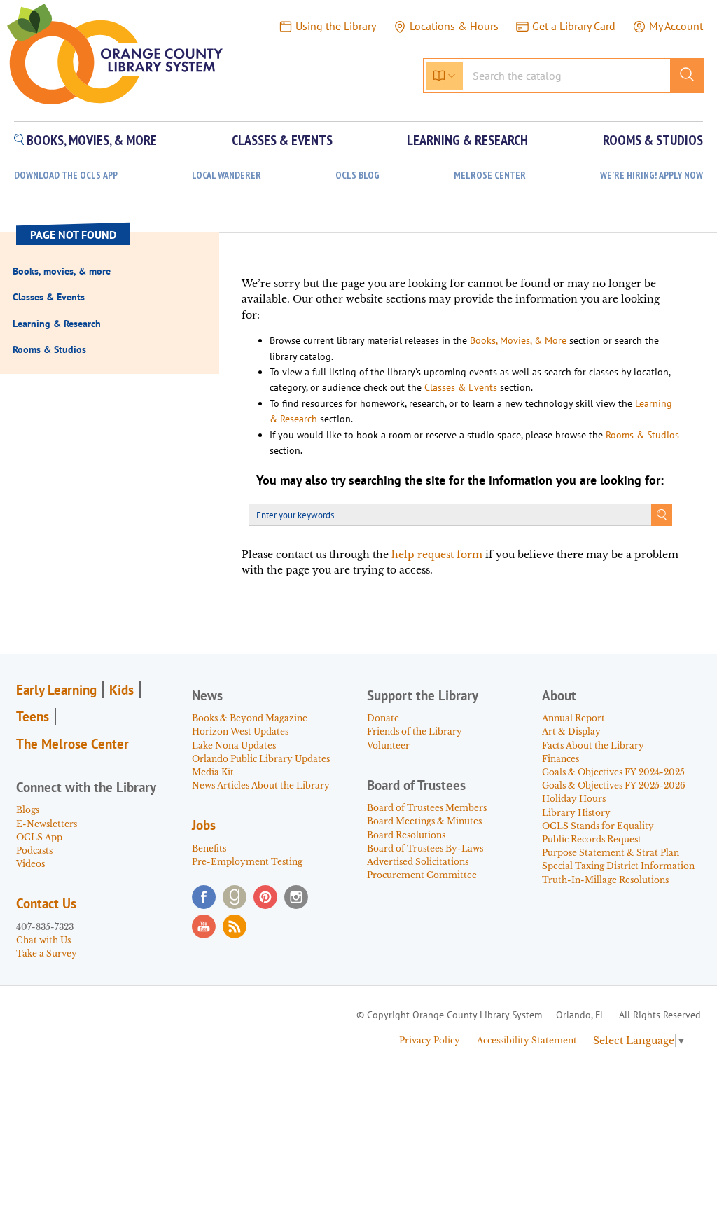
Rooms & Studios (642, 435)
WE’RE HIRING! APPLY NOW (651, 175)
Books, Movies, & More (518, 340)
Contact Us (46, 903)
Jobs (204, 825)
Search (661, 515)
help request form (436, 554)
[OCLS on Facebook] (204, 897)
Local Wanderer (226, 175)
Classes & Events (460, 387)
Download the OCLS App (66, 175)
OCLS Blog (357, 175)
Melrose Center (490, 175)
